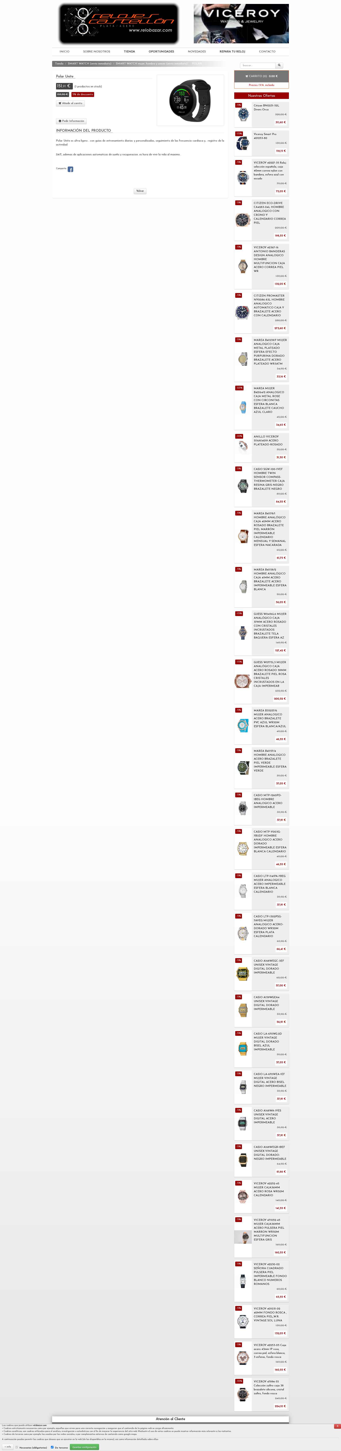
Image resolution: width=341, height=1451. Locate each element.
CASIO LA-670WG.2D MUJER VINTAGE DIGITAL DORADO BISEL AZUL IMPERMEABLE (268, 1041)
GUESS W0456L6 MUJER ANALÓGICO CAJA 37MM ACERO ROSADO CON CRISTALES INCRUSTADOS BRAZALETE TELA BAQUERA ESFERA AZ (270, 626)
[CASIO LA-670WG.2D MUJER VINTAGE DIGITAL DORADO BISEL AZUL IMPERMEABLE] (243, 1048)
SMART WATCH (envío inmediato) (89, 63)
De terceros (61, 1448)
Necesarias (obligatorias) (33, 1448)
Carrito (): (263, 76)
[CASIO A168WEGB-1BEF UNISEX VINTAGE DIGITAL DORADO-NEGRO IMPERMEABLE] (243, 1160)
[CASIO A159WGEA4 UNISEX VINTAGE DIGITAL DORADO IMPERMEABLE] (243, 1010)
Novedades (197, 51)
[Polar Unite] (190, 100)
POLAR (197, 63)
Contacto (267, 51)
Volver (140, 191)
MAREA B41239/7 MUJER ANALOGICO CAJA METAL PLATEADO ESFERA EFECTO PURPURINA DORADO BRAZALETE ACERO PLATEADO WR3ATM (270, 352)
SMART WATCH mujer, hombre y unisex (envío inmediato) (151, 63)
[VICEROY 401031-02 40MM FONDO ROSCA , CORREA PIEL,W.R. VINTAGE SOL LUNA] (243, 1321)
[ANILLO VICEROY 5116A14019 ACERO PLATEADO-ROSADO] (243, 447)
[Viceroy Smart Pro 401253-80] (243, 143)
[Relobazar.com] (120, 23)
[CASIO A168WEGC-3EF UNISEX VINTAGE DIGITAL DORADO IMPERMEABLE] (243, 974)
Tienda (59, 63)
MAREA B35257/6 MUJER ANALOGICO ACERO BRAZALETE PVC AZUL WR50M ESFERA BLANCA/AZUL (270, 718)
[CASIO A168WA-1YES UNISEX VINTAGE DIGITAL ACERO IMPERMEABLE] (243, 1123)
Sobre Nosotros (96, 51)
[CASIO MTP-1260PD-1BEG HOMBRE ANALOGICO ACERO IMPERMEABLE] (243, 808)
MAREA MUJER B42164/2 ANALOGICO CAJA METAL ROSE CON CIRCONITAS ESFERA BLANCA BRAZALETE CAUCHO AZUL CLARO (269, 400)
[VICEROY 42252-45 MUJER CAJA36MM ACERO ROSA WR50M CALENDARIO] (243, 1196)
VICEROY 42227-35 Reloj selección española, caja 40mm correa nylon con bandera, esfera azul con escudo (270, 170)
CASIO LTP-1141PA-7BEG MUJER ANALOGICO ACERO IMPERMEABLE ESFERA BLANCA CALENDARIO (270, 884)
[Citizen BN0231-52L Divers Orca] (243, 114)
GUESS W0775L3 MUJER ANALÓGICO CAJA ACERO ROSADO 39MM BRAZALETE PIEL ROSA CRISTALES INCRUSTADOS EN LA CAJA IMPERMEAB (270, 674)
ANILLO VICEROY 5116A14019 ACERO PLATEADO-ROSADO (268, 440)
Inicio (64, 51)
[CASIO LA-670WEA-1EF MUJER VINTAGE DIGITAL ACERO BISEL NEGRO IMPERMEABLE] (243, 1087)
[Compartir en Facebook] (70, 169)
